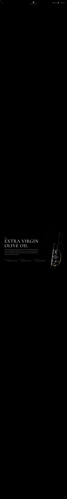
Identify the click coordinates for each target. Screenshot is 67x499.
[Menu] (2, 3)
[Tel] (56, 3)
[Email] (53, 3)
